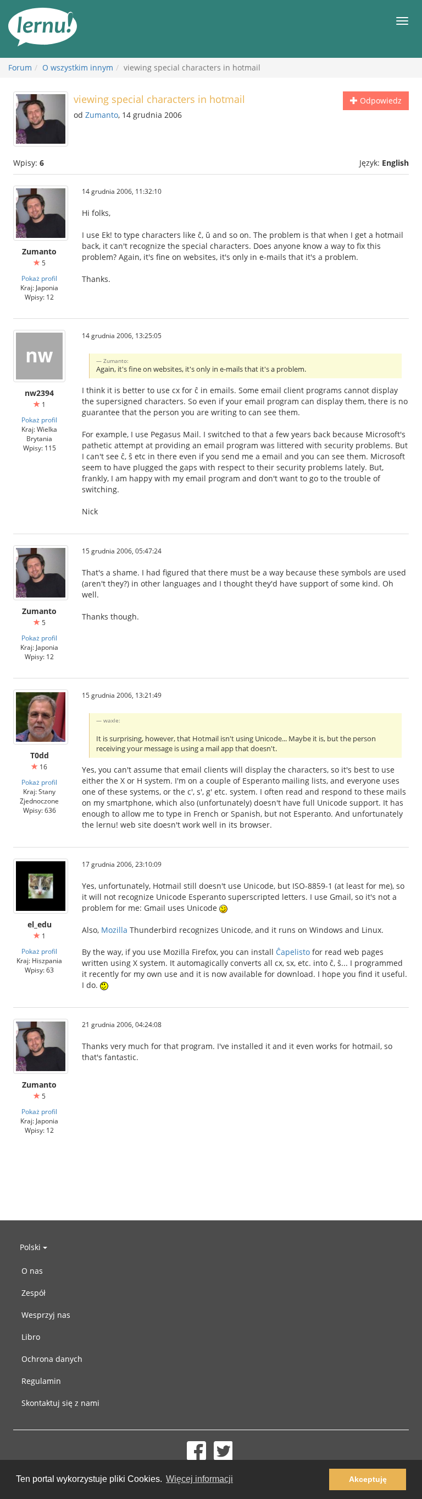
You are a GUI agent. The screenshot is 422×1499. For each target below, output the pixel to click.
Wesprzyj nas (45, 1315)
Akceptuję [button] (368, 1479)
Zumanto (101, 115)
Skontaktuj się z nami (60, 1403)
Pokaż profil (39, 278)
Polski (31, 1247)
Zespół (33, 1293)
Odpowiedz (380, 100)
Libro (30, 1337)
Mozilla (114, 930)
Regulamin (41, 1381)
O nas (32, 1271)
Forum (20, 67)
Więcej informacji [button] (199, 1479)
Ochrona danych (51, 1359)
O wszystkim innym (77, 67)
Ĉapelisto (293, 952)
